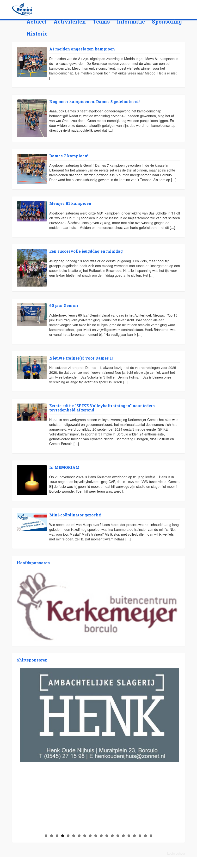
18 (140, 835)
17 (134, 835)
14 (118, 835)
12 (106, 835)
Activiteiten (70, 21)
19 (145, 835)
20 (151, 835)
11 (101, 835)
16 (129, 835)
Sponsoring (167, 21)
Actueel (36, 21)
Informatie (131, 21)
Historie (37, 33)
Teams (101, 21)
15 (123, 835)
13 (112, 835)
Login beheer (176, 853)
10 (95, 835)
